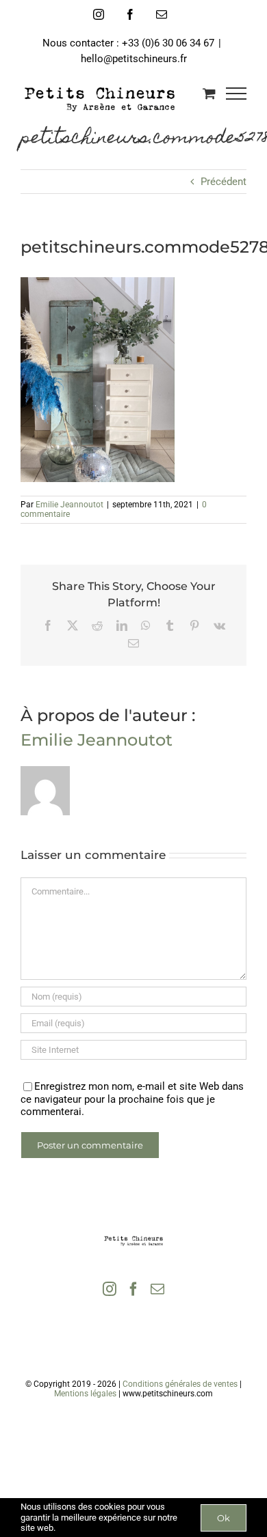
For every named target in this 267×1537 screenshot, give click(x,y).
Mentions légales (85, 1393)
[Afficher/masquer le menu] (236, 93)
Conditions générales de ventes (180, 1384)
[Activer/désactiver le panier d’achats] (209, 93)
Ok (223, 1517)
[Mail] (157, 1289)
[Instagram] (109, 1289)
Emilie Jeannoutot (69, 504)
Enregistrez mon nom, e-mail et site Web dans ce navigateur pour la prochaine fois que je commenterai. (132, 1099)
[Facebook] (133, 1289)
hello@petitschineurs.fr (134, 59)
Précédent (223, 181)
